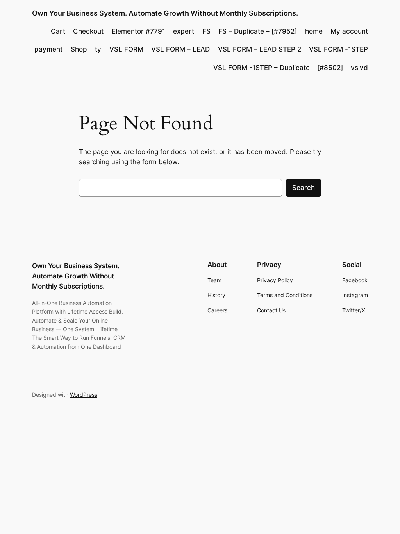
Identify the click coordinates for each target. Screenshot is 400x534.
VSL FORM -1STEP (338, 49)
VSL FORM (126, 49)
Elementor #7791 (138, 31)
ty (98, 49)
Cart (58, 31)
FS (206, 31)
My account (349, 31)
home (314, 31)
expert (183, 31)
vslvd (359, 68)
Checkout (88, 31)
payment (48, 49)
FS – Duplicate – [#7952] (257, 31)
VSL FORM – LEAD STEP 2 (259, 49)
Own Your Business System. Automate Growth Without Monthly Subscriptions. (165, 13)
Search (303, 188)
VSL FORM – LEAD (180, 49)
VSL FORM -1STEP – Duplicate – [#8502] (278, 68)
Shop (79, 49)
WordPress (83, 394)
